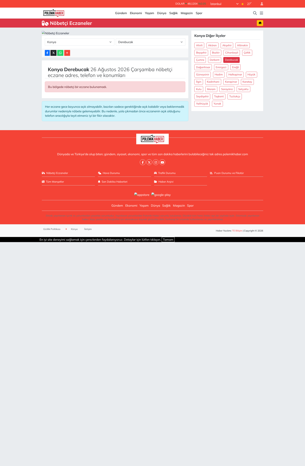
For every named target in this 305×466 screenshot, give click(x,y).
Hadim (219, 74)
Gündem (121, 13)
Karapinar (231, 81)
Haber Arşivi (166, 181)
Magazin (187, 13)
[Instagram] (156, 162)
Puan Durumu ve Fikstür (229, 173)
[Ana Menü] (261, 13)
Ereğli (235, 67)
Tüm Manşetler (55, 181)
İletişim (88, 229)
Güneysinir (202, 74)
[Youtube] (162, 162)
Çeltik (247, 52)
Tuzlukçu (234, 96)
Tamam (168, 239)
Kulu (199, 89)
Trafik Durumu (167, 173)
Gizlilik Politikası (51, 229)
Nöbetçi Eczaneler (57, 173)
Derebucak (231, 59)
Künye (74, 229)
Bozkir (216, 52)
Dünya (161, 13)
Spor (199, 13)
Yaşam (149, 13)
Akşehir (227, 45)
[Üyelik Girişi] (260, 4)
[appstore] (141, 194)
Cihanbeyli (231, 52)
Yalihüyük (202, 103)
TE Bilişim (237, 230)
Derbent (214, 59)
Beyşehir (201, 52)
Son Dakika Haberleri (114, 181)
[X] (149, 162)
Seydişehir (202, 96)
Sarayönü (227, 89)
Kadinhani (213, 81)
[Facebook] (143, 162)
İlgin (198, 81)
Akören (212, 45)
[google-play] (161, 194)
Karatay (247, 81)
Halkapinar (235, 74)
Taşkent (219, 96)
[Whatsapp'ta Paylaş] (60, 53)
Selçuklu (243, 89)
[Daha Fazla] (67, 53)
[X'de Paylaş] (53, 53)
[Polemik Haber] (54, 12)
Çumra (200, 59)
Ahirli (199, 45)
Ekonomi (136, 13)
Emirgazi (221, 67)
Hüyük (251, 74)
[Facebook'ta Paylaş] (47, 53)
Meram (211, 89)
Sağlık (173, 13)
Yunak (217, 103)
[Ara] (255, 13)
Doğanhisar (203, 67)
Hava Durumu (111, 173)
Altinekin (242, 45)
